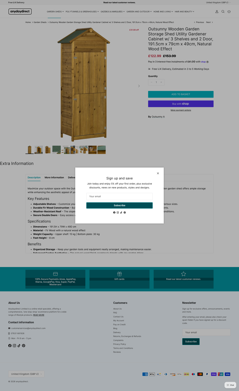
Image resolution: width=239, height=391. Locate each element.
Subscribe (119, 205)
